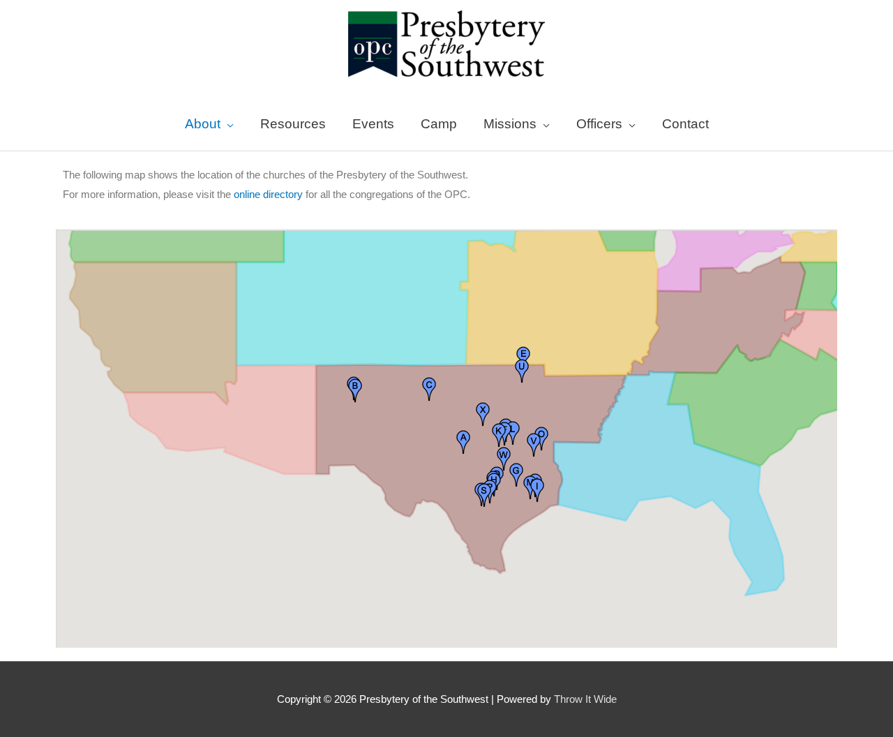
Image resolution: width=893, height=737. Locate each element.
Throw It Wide (585, 699)
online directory (268, 194)
